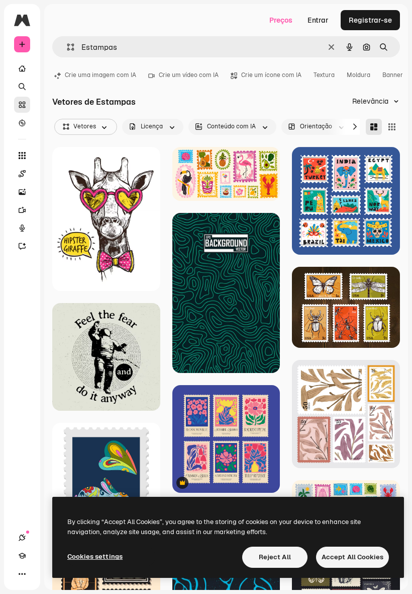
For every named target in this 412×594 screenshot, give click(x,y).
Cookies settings (95, 556)
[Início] (22, 68)
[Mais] (22, 574)
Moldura (358, 75)
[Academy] (22, 556)
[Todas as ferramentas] (22, 155)
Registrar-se (370, 20)
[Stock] (22, 105)
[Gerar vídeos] (22, 210)
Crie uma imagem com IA (100, 75)
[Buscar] (22, 87)
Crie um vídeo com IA (189, 75)
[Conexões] (22, 538)
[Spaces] (22, 174)
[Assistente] (22, 246)
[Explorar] (22, 123)
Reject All (275, 557)
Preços (280, 20)
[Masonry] (374, 127)
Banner (392, 75)
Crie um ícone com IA (271, 75)
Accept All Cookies (352, 557)
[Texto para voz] (22, 228)
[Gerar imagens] (22, 192)
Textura (324, 75)
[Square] (392, 127)
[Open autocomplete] (66, 47)
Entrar (318, 20)
